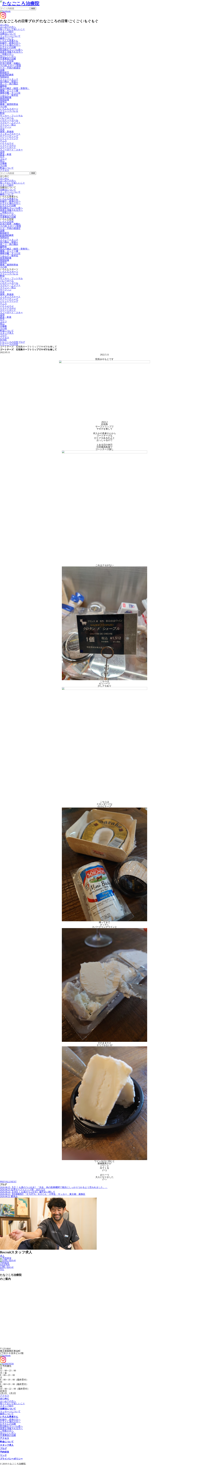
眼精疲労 (4, 72)
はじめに (4, 178)
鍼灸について (7, 38)
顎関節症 (4, 77)
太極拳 (3, 163)
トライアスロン (8, 145)
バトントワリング (9, 138)
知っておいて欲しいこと (12, 29)
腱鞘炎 (3, 86)
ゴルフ (3, 159)
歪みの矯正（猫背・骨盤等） (15, 88)
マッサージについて (10, 36)
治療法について (8, 189)
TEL (2, 1269)
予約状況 (4, 1262)
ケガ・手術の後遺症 (10, 68)
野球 (2, 113)
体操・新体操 (7, 131)
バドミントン (7, 143)
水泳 (2, 129)
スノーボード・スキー (11, 150)
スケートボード (8, 147)
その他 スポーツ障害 (10, 65)
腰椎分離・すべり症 (10, 93)
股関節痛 (4, 100)
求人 (2, 1256)
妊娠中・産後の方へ (10, 43)
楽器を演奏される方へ (11, 52)
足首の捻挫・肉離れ (10, 63)
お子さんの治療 (8, 47)
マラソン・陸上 (8, 125)
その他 (3, 106)
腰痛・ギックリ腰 (9, 90)
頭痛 (2, 70)
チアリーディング (9, 136)
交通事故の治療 (8, 59)
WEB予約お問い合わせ (7, 1266)
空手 (2, 156)
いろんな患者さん (9, 199)
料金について (7, 1441)
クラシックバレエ (9, 111)
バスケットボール (9, 120)
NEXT (13, 1181)
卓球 (2, 152)
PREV (3, 1181)
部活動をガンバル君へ (11, 49)
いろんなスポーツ (9, 271)
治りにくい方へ (8, 56)
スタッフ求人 (7, 1445)
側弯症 (3, 102)
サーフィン (5, 127)
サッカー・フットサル (11, 115)
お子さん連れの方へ (10, 45)
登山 (2, 161)
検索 (33, 8)
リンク (3, 1455)
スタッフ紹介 (7, 31)
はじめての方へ (8, 27)
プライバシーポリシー (11, 1458)
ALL (8, 1181)
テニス (3, 140)
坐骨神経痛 (5, 97)
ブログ (3, 1448)
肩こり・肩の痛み (9, 84)
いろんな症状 (7, 221)
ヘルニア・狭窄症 (9, 95)
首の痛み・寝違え (9, 81)
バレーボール (7, 118)
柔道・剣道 (5, 154)
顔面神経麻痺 (7, 74)
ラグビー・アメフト (10, 122)
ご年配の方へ (7, 54)
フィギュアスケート (10, 134)
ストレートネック (9, 79)
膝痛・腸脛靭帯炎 (9, 104)
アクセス (4, 1395)
